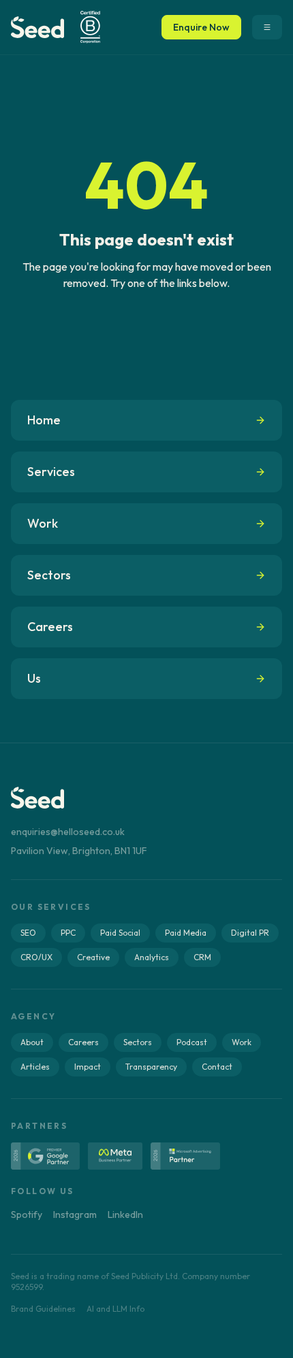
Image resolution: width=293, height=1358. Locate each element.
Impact (87, 1067)
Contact (217, 1067)
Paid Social (120, 933)
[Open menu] (267, 27)
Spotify (26, 1214)
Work (241, 1042)
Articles (35, 1067)
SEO (28, 933)
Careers (83, 1042)
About (32, 1042)
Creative (93, 957)
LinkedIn (125, 1214)
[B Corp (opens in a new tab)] (89, 27)
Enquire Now (201, 27)
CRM (202, 957)
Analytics (151, 957)
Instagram (75, 1214)
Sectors (137, 1042)
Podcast (191, 1042)
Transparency (151, 1067)
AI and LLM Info (115, 1309)
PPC (68, 933)
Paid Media (185, 933)
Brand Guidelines (43, 1309)
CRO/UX (36, 957)
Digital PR (250, 933)
